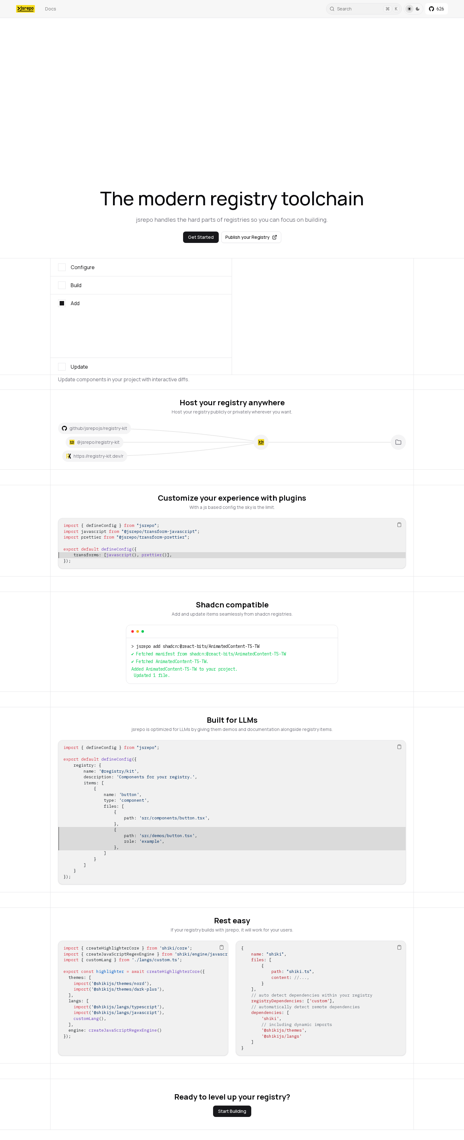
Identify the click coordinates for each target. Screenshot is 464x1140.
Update (79, 321)
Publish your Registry (247, 237)
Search (367, 9)
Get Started (201, 237)
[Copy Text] (399, 524)
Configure (83, 267)
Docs (50, 9)
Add (75, 303)
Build (76, 285)
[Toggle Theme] (413, 9)
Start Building (232, 1111)
